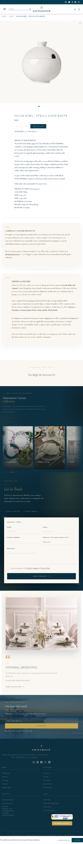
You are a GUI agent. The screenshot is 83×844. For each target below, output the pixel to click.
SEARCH (11, 9)
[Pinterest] (38, 762)
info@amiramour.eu (12, 254)
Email (45, 527)
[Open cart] (79, 9)
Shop (11, 16)
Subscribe (41, 725)
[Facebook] (41, 762)
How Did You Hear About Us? (56, 537)
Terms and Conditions (49, 810)
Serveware (5, 784)
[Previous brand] (5, 420)
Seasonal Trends (47, 784)
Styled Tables (46, 780)
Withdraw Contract (62, 823)
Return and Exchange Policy (51, 803)
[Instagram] (34, 762)
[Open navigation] (4, 9)
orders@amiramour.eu (8, 800)
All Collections (6, 773)
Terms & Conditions (32, 568)
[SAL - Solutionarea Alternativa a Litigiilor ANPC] (62, 817)
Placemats (5, 777)
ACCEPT (77, 840)
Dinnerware (5, 780)
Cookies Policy (47, 800)
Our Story (46, 777)
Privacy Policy (45, 568)
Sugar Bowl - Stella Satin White (40, 115)
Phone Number (13, 537)
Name (9, 527)
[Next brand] (11, 420)
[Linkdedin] (45, 762)
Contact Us (46, 773)
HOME (4, 16)
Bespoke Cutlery (6, 787)
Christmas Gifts (47, 787)
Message (11, 548)
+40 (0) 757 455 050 (7, 803)
